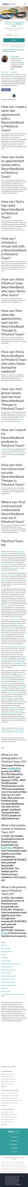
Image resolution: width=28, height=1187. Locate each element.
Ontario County (6, 605)
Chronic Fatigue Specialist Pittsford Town (11, 1100)
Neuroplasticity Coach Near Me (9, 1081)
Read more (18, 1184)
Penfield (23, 665)
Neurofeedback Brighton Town (9, 1117)
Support (14, 1152)
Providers (14, 1140)
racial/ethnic (14, 768)
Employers (14, 1144)
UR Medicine (4, 957)
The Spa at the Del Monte (15, 692)
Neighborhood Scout (6, 951)
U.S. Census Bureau (6, 973)
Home (3, 46)
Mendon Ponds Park (8, 676)
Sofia (10, 137)
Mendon (23, 660)
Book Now (6, 89)
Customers (14, 1137)
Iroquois (24, 580)
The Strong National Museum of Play (11, 963)
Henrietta (13, 663)
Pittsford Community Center (8, 698)
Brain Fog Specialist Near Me (8, 1074)
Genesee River (19, 625)
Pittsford (12, 568)
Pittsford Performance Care (8, 976)
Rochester (20, 553)
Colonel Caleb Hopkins (7, 564)
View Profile (13, 72)
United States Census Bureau (18, 646)
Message (5, 72)
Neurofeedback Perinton (7, 1122)
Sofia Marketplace (16, 452)
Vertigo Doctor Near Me (7, 1084)
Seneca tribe (4, 580)
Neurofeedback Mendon (7, 1112)
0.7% (4, 933)
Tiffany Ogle (14, 56)
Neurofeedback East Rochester (9, 1114)
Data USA (3, 954)
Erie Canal (16, 619)
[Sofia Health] (9, 4)
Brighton (15, 616)
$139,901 (6, 847)
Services (8, 46)
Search (14, 40)
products (3, 450)
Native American (5, 578)
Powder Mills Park (21, 674)
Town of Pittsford (6, 948)
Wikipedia (4, 945)
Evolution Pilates (12, 707)
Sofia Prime (18, 419)
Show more (3, 1086)
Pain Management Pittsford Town (9, 1095)
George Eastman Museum (17, 731)
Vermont (18, 568)
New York (8, 553)
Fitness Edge (16, 701)
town (17, 551)
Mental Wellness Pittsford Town (9, 1103)
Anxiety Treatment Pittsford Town (10, 1093)
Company (14, 1148)
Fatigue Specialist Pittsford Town (9, 1098)
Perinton (18, 661)
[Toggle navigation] (25, 4)
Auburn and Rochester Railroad (12, 629)
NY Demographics (6, 960)
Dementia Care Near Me (7, 1076)
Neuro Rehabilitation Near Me (8, 1079)
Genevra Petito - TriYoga (7, 979)
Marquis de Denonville (9, 575)
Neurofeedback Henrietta (7, 1119)
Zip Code (9, 35)
